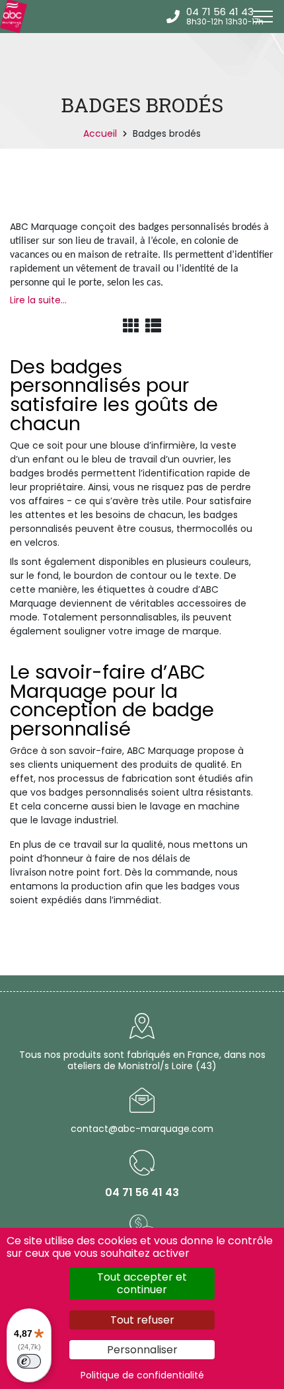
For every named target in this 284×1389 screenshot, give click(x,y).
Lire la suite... (38, 300)
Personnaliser (142, 1349)
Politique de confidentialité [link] (142, 1375)
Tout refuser (142, 1320)
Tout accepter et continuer (142, 1283)
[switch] (29, 1361)
